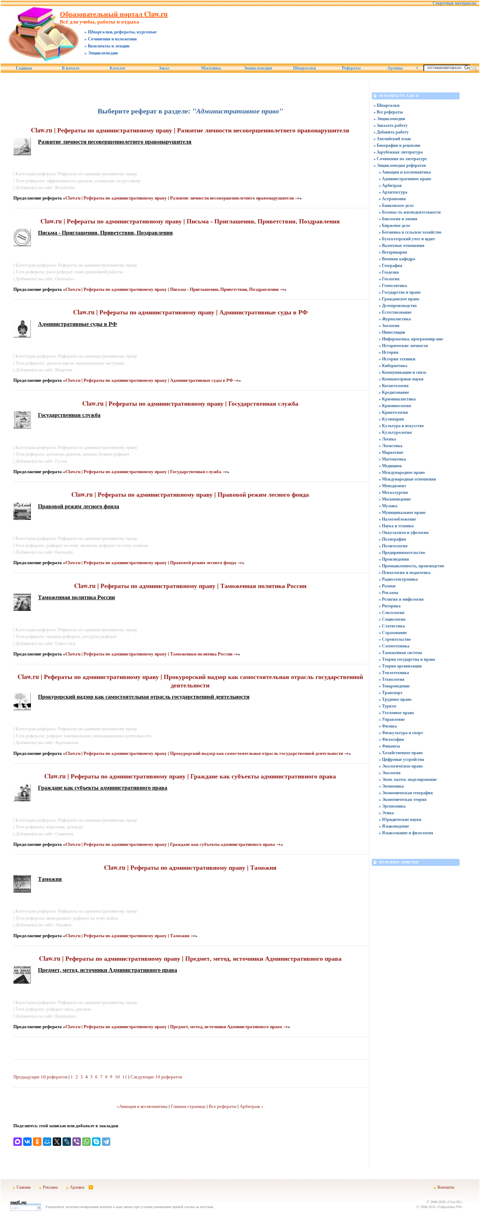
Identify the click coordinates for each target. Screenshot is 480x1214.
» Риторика (390, 606)
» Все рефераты (388, 112)
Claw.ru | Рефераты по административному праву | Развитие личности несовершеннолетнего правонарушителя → (182, 197)
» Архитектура (393, 192)
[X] (57, 1141)
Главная (24, 68)
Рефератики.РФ (449, 1206)
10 (117, 1076)
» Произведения (394, 559)
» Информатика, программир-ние (411, 339)
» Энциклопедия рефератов (400, 165)
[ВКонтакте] (27, 1141)
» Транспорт (391, 693)
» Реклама (388, 592)
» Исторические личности (403, 345)
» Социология (392, 619)
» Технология (391, 679)
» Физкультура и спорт (401, 733)
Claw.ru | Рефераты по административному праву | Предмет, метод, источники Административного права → (176, 1026)
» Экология (390, 773)
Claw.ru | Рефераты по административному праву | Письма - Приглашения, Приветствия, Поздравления (190, 221)
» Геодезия (389, 272)
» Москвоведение (395, 499)
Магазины (211, 68)
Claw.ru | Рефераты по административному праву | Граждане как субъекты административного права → (173, 844)
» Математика (392, 459)
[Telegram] (106, 1141)
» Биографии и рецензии (397, 145)
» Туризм (387, 706)
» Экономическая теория (403, 799)
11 (124, 1076)
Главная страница (188, 1106)
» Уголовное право (396, 713)
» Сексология (391, 612)
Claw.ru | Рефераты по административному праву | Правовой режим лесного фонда (190, 494)
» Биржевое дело (394, 225)
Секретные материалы (454, 3)
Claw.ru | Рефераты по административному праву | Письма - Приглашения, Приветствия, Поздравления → (174, 289)
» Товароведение (394, 686)
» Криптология (393, 412)
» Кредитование (394, 392)
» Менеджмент (392, 486)
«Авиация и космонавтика (142, 1106)
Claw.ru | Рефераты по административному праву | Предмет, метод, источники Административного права (190, 958)
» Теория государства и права (407, 659)
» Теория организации (400, 666)
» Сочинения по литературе (400, 159)
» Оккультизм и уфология (404, 532)
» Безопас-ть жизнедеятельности (410, 212)
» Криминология (395, 406)
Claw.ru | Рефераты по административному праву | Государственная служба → (146, 471)
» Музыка (388, 506)
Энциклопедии (258, 68)
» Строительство (395, 639)
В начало (70, 68)
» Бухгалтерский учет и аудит (407, 239)
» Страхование (393, 632)
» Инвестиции (392, 332)
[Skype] (96, 1141)
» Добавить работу (391, 132)
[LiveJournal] (67, 1141)
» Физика (388, 726)
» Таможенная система (400, 652)
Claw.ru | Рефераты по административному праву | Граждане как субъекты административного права (190, 776)
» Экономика (391, 786)
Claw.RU (454, 1201)
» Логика (387, 439)
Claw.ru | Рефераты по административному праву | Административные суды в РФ (190, 311)
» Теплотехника (394, 672)
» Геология (389, 279)
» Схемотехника (394, 646)
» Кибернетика (393, 365)
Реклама (50, 1187)
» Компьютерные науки (401, 379)
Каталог (117, 68)
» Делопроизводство (398, 305)
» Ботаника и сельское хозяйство (410, 232)
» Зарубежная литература (398, 152)
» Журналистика (395, 319)
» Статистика (392, 626)
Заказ (164, 68)
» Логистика (390, 446)
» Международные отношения (407, 479)
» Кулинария (391, 419)
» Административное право (405, 179)
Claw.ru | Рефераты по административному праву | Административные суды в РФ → (152, 380)
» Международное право (402, 472)
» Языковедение (394, 826)
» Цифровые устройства (401, 759)
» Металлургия (393, 492)
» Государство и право (400, 292)
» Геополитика (393, 285)
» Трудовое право (395, 699)
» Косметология (394, 386)
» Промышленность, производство (411, 566)
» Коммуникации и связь (402, 372)
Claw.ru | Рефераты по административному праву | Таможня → (130, 935)
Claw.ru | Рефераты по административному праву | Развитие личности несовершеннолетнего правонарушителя (190, 130)
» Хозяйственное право (401, 753)
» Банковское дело (396, 205)
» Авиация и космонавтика (405, 172)
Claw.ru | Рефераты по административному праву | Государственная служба (190, 403)
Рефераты (351, 68)
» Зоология (389, 325)
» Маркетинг (391, 452)
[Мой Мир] (47, 1141)
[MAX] (17, 1141)
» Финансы (389, 746)
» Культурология (395, 432)
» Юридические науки (400, 819)
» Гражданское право (399, 299)
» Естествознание (395, 312)
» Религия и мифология (401, 599)
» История (388, 352)
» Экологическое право (401, 766)
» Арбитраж (390, 185)
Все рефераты (222, 1106)
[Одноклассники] (37, 1141)
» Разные (387, 586)
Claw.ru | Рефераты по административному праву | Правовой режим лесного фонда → (153, 562)
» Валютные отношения (401, 245)
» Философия (391, 739)
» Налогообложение (397, 519)
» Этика (386, 813)
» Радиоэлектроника (398, 579)
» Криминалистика (397, 399)
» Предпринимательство (402, 552)
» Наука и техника (396, 526)
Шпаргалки (304, 68)
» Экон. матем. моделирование (408, 779)
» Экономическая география (406, 793)
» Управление (392, 719)
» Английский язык (392, 139)
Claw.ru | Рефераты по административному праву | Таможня (190, 867)
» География (390, 265)
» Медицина (390, 466)
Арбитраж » (252, 1106)
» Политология (393, 546)
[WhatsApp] (86, 1141)
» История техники (397, 359)
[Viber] (76, 1141)
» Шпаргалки (387, 105)
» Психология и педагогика (404, 572)
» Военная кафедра (397, 259)
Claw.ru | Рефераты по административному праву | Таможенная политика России (190, 585)
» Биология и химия (398, 219)
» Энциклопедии (389, 119)
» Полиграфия (392, 539)
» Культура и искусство (401, 426)
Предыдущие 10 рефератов (40, 1076)
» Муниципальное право (402, 512)
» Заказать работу (391, 125)
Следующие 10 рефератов (156, 1076)
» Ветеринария (393, 252)
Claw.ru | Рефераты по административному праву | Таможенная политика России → (151, 653)
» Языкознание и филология (406, 833)
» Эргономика (392, 806)
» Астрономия (392, 199)
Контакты (445, 1187)
